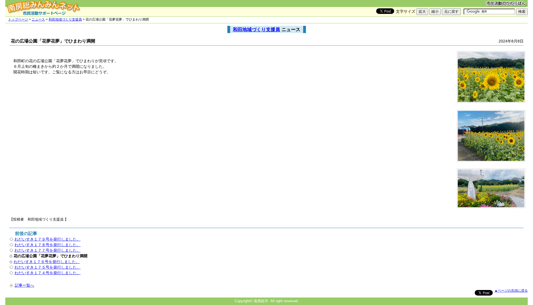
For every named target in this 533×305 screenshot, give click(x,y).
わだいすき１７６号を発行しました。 (47, 261)
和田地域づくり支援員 (65, 19)
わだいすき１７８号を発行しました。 (47, 244)
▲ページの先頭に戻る (511, 290)
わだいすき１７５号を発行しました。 (47, 267)
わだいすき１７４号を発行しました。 (47, 273)
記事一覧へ (24, 285)
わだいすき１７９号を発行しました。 (47, 239)
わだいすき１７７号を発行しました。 (47, 250)
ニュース (38, 19)
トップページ (18, 19)
